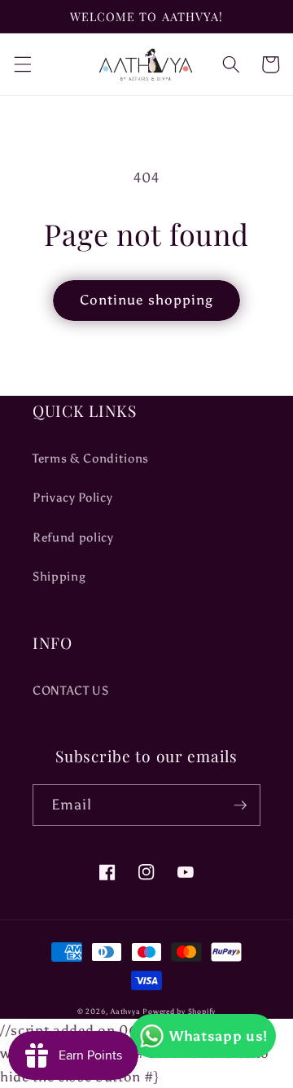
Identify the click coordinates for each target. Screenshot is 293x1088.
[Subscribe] (240, 805)
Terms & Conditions (91, 458)
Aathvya (125, 1011)
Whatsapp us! (218, 1036)
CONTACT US (71, 690)
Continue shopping (147, 300)
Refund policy (73, 537)
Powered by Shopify (179, 1011)
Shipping (59, 576)
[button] (22, 64)
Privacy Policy (72, 497)
